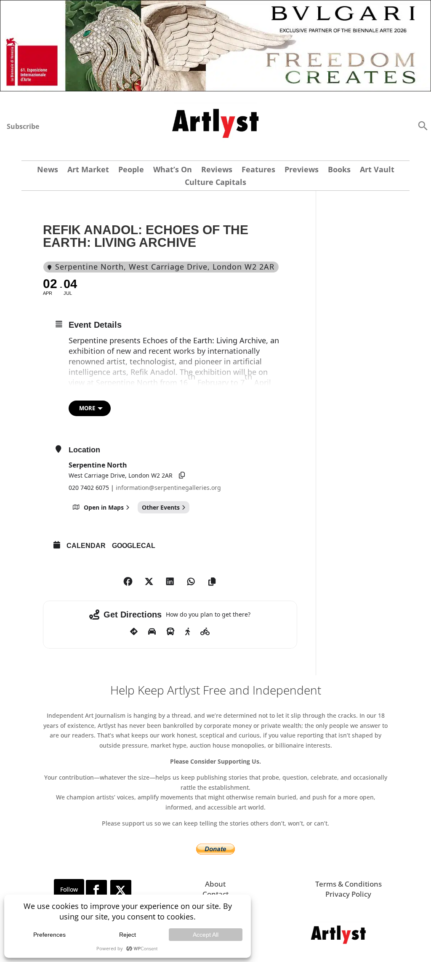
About (215, 884)
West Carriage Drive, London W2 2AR (121, 475)
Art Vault (377, 170)
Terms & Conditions (348, 884)
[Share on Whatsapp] (191, 581)
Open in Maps (104, 507)
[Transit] (170, 632)
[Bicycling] (205, 632)
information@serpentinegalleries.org (168, 488)
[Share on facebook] (127, 581)
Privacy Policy (348, 894)
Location (84, 450)
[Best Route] (134, 632)
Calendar (86, 545)
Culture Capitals (215, 183)
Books (339, 170)
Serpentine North (98, 465)
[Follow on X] (120, 890)
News (47, 170)
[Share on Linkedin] (170, 581)
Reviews (216, 170)
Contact (215, 894)
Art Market (88, 170)
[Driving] (152, 632)
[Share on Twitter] (149, 581)
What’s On (172, 170)
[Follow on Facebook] (96, 890)
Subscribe (23, 126)
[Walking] (187, 632)
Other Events (161, 507)
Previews (302, 170)
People (131, 170)
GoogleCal (133, 545)
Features (258, 170)
